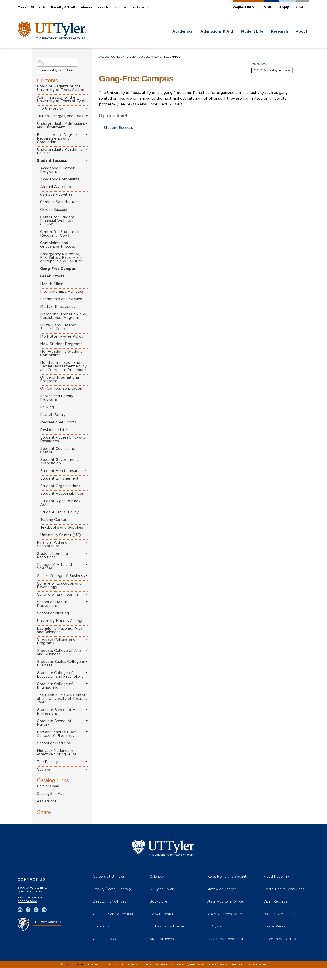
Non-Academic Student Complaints (61, 353)
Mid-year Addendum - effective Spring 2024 (56, 752)
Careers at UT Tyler (109, 876)
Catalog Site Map (50, 794)
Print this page (259, 64)
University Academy (280, 913)
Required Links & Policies (249, 964)
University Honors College (60, 621)
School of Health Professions (52, 604)
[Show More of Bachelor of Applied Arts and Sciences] (87, 628)
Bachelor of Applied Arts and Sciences (59, 630)
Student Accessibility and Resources (63, 439)
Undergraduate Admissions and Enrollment (61, 125)
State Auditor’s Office (225, 901)
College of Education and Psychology (59, 585)
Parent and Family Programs (56, 397)
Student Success (52, 160)
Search (71, 70)
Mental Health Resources (283, 889)
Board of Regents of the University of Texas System (61, 88)
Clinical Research (277, 926)
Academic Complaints (59, 179)
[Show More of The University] (87, 108)
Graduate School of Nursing (54, 722)
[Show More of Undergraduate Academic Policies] (87, 149)
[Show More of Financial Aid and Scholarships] (87, 542)
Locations (101, 926)
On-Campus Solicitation (61, 388)
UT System (215, 926)
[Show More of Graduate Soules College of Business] (87, 661)
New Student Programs (61, 344)
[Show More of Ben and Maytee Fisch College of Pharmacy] (87, 731)
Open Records (275, 901)
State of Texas (162, 938)
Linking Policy (218, 964)
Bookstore (158, 901)
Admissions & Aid (216, 31)
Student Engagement (59, 478)
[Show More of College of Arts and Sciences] (87, 564)
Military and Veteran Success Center (58, 327)
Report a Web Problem (282, 938)
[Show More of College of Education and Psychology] (87, 583)
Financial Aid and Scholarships (52, 544)
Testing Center (53, 520)
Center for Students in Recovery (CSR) (60, 233)
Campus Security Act (59, 202)
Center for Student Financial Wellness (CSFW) (57, 220)
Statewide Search (221, 889)
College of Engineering (57, 594)
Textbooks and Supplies (61, 527)
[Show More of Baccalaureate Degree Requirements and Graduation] (87, 134)
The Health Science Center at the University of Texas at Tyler (62, 698)
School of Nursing (53, 613)
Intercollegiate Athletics (62, 291)
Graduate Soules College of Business (61, 663)
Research (279, 31)
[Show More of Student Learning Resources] (87, 553)
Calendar (157, 876)
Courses (44, 769)
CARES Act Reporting (225, 938)
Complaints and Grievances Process (57, 244)
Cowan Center (162, 913)
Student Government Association (59, 461)
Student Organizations (60, 486)
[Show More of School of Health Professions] (87, 601)
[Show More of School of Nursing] (87, 613)
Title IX (146, 964)
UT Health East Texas (167, 926)
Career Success (54, 209)
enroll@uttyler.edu (30, 897)
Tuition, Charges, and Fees (60, 116)
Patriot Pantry (52, 415)
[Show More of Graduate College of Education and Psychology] (87, 672)
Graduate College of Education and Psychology (60, 674)
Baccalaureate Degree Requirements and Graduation (57, 138)
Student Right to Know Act (60, 502)
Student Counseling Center (57, 450)
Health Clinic (51, 284)
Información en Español (131, 7)
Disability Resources (191, 964)
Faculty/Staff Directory (112, 889)
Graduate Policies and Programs (56, 641)
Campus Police (105, 938)
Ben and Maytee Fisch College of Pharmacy (56, 733)
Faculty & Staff (63, 7)
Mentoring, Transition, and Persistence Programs (63, 316)
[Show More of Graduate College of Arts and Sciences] (87, 650)
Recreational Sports (58, 422)
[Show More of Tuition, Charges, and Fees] (87, 115)
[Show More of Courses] (87, 769)
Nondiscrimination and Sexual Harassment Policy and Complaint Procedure (63, 366)
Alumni (86, 7)
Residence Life (53, 430)
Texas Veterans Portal (225, 913)
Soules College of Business (61, 576)
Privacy (133, 964)
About (301, 31)
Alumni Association (57, 187)
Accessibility (164, 964)
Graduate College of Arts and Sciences (59, 652)
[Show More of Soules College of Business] (87, 575)
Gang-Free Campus (58, 269)
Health (102, 7)
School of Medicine (54, 743)
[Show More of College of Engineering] (87, 594)
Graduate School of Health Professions (61, 711)
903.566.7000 (27, 901)
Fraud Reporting (276, 876)
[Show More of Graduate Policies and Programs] (87, 639)
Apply (284, 7)
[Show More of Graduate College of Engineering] (87, 683)
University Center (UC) (60, 535)
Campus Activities (56, 194)
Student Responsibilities (62, 493)
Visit (267, 7)
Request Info (243, 7)
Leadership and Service (61, 299)
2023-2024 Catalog (111, 56)
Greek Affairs (52, 276)
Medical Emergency (57, 306)
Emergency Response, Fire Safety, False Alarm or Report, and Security (62, 257)
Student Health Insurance (63, 471)
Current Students (32, 7)
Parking (47, 407)
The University (50, 108)
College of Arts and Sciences (54, 566)
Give (299, 7)
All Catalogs (46, 801)
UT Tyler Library (163, 889)
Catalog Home (48, 786)
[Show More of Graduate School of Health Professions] (87, 709)
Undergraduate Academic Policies (60, 151)
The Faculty (47, 762)
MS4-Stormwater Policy (61, 336)
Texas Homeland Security (227, 876)
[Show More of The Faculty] (87, 761)
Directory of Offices (109, 901)
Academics (182, 31)
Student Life (252, 31)
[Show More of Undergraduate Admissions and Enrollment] (87, 123)
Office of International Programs (60, 379)
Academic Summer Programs (57, 170)
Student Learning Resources (52, 555)
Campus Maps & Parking (113, 913)
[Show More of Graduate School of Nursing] (87, 720)
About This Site (113, 964)
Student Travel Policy (59, 512)
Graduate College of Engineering (55, 685)
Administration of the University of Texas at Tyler (61, 99)
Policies (93, 964)
